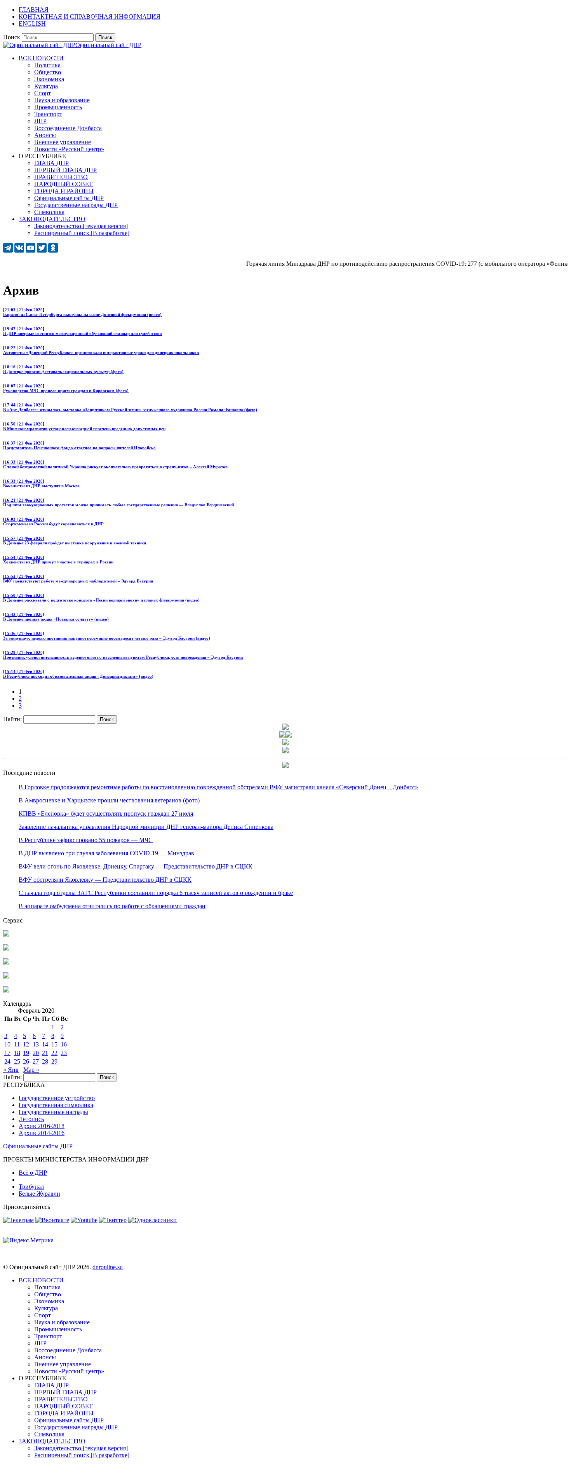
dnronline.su (107, 1267)
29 (54, 1061)
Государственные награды (53, 1112)
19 (26, 1053)
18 (17, 1053)
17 (7, 1053)
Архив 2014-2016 (41, 1133)
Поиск (11, 37)
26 (26, 1061)
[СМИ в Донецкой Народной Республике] (6, 948)
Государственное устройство (57, 1098)
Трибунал (31, 1186)
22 (54, 1053)
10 (7, 1044)
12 (26, 1044)
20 (36, 1053)
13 (36, 1044)
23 (64, 1053)
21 (45, 1053)
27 (36, 1061)
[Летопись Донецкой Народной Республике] (6, 976)
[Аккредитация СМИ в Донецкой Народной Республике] (6, 934)
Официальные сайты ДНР (38, 1146)
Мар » (31, 1069)
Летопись (31, 1119)
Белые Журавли (39, 1193)
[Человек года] (289, 735)
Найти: (12, 719)
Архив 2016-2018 (41, 1126)
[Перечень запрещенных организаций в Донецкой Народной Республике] (6, 962)
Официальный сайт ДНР (108, 45)
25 (17, 1061)
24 (7, 1061)
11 (17, 1044)
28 (45, 1061)
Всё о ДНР (33, 1172)
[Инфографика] (6, 990)
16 (64, 1044)
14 (45, 1044)
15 (54, 1044)
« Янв (11, 1069)
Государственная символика (56, 1105)
